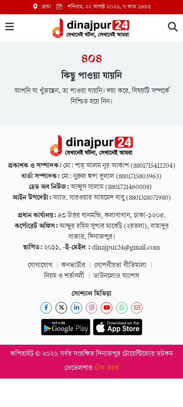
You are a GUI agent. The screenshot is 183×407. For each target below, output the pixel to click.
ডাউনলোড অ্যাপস (116, 276)
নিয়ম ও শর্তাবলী (64, 276)
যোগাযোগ (40, 266)
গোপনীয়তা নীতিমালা (120, 266)
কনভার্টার (73, 266)
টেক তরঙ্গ (106, 368)
